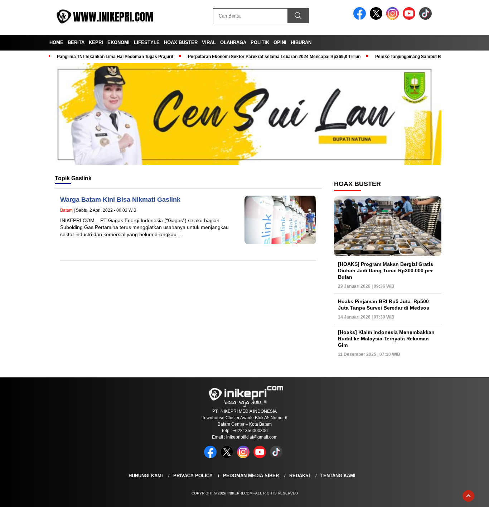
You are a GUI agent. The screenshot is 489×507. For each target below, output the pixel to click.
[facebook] (360, 18)
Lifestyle (147, 42)
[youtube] (410, 18)
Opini (279, 42)
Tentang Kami (337, 475)
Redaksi (299, 475)
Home (56, 42)
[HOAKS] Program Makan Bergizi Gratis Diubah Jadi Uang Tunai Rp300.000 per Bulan (385, 270)
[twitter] (377, 18)
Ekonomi (118, 42)
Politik (260, 42)
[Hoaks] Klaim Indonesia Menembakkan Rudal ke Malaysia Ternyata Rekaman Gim (386, 338)
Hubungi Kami (146, 475)
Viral (209, 42)
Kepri (96, 42)
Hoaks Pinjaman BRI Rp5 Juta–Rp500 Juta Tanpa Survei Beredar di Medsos (383, 304)
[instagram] (393, 18)
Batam (66, 210)
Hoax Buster (181, 42)
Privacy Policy (193, 475)
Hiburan (301, 42)
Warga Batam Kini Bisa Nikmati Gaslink (120, 199)
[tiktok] (426, 18)
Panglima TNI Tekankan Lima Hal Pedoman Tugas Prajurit (115, 56)
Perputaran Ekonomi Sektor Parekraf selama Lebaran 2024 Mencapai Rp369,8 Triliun (274, 56)
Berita (76, 42)
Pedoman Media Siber (251, 475)
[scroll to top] (468, 495)
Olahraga (233, 42)
